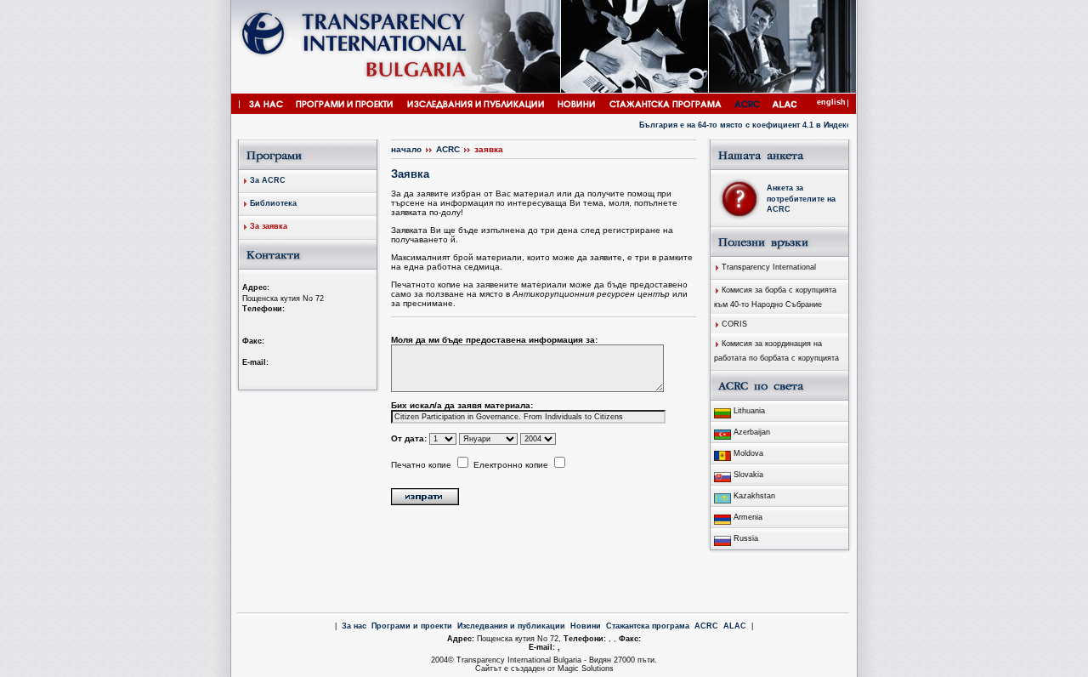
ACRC (448, 149)
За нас (354, 626)
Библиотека (273, 203)
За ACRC (268, 180)
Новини (585, 626)
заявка (488, 149)
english (831, 102)
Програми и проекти (411, 626)
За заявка (268, 226)
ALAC (734, 626)
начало (406, 149)
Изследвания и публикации (511, 626)
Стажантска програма (647, 626)
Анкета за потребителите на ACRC (801, 198)
